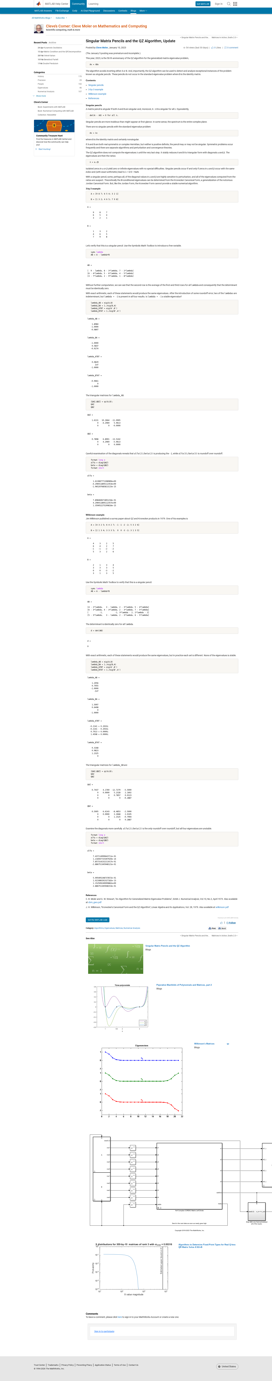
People (60, 84)
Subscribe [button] (60, 18)
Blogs (133, 10)
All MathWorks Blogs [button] (41, 18)
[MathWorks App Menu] (235, 4)
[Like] (221, 923)
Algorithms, (99, 928)
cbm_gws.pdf (95, 902)
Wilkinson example (97, 94)
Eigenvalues (60, 88)
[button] (229, 4)
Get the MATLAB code (97, 920)
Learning (93, 3)
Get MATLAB (203, 4)
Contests (122, 10)
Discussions (109, 10)
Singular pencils (96, 85)
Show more (41, 96)
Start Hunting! (45, 149)
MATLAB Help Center (56, 3)
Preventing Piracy (84, 1365)
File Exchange (62, 10)
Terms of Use (120, 1365)
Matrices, (119, 928)
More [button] (142, 10)
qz (228, 1044)
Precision (60, 80)
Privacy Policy (67, 1365)
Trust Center (39, 1365)
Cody (74, 10)
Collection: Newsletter (47, 115)
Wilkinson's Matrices (204, 1044)
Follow (232, 923)
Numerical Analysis (60, 91)
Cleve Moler (102, 47)
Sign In (219, 4)
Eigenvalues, (110, 928)
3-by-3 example (95, 89)
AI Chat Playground (90, 10)
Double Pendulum (50, 63)
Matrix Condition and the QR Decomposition (62, 52)
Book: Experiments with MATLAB (51, 107)
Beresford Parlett (51, 59)
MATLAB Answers (43, 10)
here (120, 1317)
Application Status (103, 1365)
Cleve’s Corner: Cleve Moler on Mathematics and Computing (96, 26)
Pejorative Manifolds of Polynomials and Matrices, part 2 (184, 985)
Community (78, 3)
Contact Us (133, 1365)
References (93, 98)
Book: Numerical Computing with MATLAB (56, 111)
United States (228, 1366)
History (60, 76)
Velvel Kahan (49, 56)
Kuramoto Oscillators (53, 48)
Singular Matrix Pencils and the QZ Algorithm (167, 946)
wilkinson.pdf (222, 907)
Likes (217, 47)
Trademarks (53, 1365)
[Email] (222, 928)
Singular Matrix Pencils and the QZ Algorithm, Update (130, 41)
